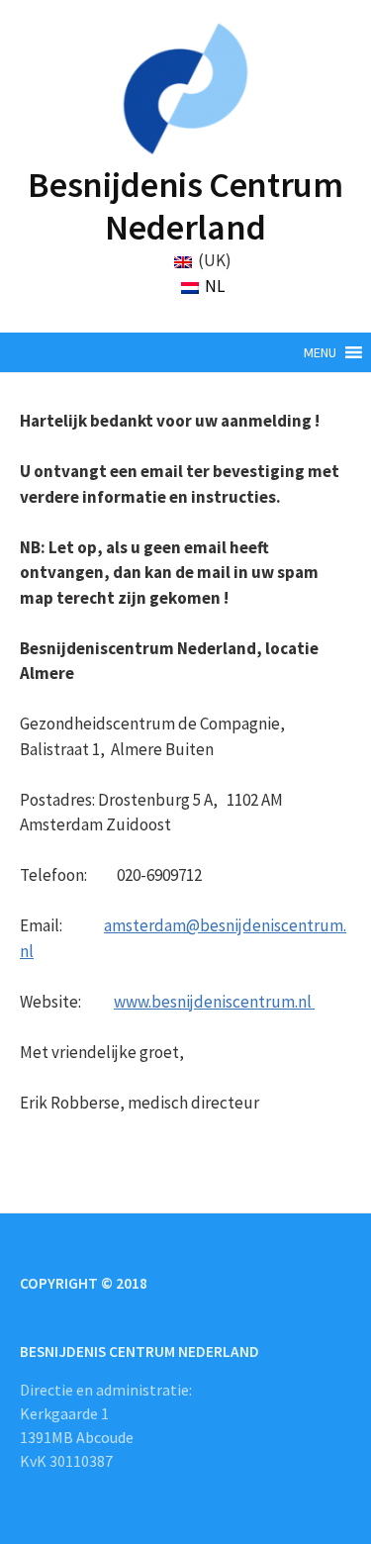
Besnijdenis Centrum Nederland (185, 205)
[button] (320, 352)
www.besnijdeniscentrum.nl (214, 1002)
